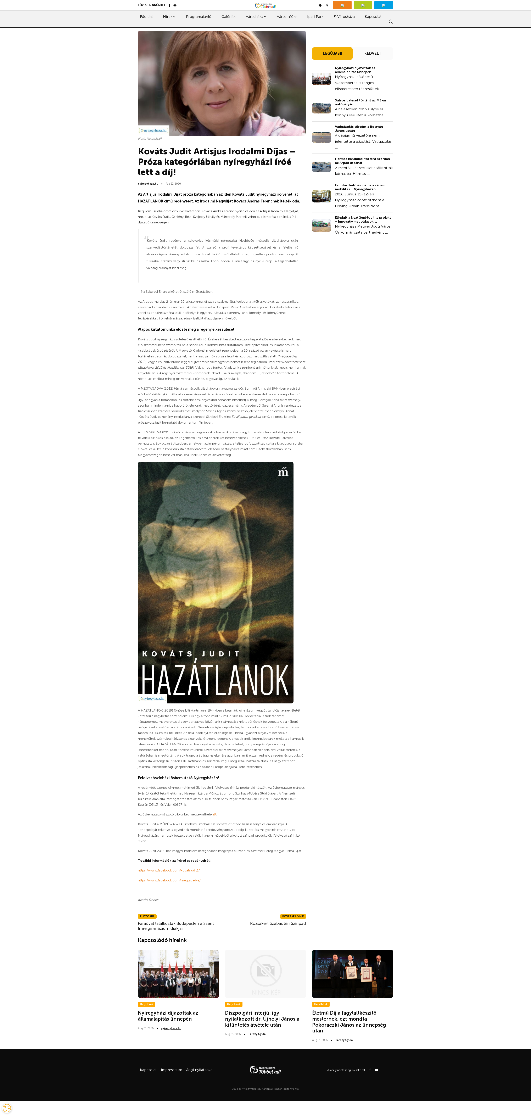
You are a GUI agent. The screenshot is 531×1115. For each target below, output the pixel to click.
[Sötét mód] (324, 5)
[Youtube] (175, 6)
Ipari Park (315, 16)
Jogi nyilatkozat (200, 1069)
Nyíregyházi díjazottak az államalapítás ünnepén (355, 70)
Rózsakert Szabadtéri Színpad (278, 923)
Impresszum (171, 1069)
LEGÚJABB (332, 53)
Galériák (228, 16)
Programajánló (198, 16)
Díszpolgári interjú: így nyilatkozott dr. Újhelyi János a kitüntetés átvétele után (262, 1019)
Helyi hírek (146, 1004)
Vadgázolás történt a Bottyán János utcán (359, 129)
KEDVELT (372, 53)
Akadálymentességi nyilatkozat (346, 1070)
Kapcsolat (373, 16)
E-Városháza (344, 16)
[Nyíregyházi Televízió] (342, 5)
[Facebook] (169, 6)
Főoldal (146, 16)
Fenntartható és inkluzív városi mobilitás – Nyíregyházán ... (360, 187)
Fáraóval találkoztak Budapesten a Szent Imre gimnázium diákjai (176, 926)
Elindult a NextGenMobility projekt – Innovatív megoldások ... (363, 219)
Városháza (254, 16)
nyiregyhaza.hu (148, 183)
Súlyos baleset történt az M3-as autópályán (360, 102)
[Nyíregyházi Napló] (363, 5)
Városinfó (285, 16)
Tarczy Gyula (257, 1034)
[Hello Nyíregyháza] (383, 5)
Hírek (167, 16)
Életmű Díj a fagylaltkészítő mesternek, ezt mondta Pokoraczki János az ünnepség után (349, 1022)
